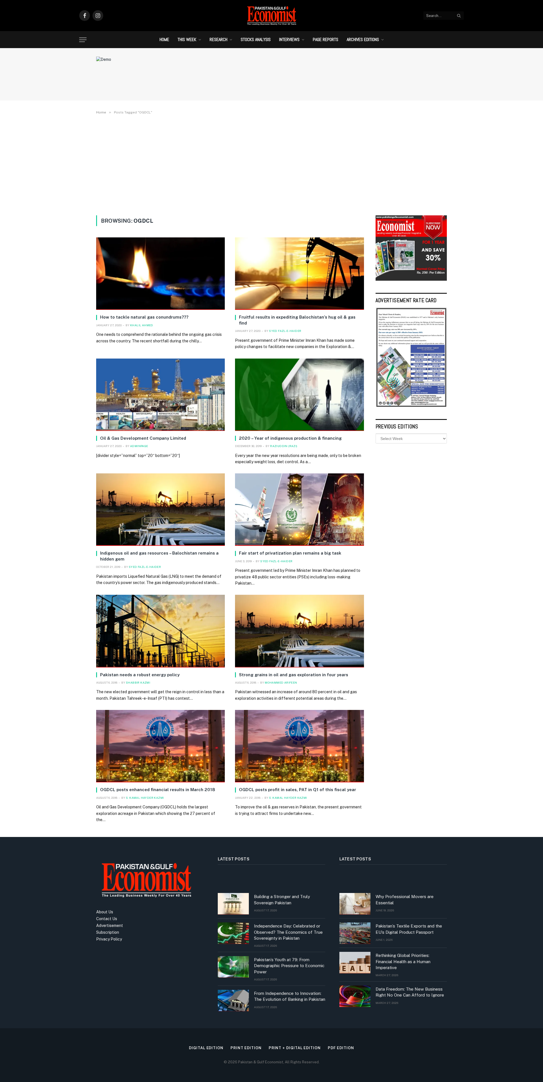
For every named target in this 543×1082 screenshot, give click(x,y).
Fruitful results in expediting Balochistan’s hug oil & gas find (297, 320)
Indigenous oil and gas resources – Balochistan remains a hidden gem (159, 556)
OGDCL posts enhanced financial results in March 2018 (157, 789)
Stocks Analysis (256, 39)
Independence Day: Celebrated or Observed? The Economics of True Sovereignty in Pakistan (288, 932)
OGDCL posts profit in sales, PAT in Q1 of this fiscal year (297, 789)
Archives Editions (363, 39)
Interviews (289, 39)
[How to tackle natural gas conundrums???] (160, 273)
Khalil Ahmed (141, 325)
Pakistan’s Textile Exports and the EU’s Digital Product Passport (409, 929)
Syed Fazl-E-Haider (285, 330)
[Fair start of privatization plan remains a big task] (299, 509)
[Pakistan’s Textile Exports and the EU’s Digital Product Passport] (354, 933)
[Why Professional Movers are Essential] (354, 903)
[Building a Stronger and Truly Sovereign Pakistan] (233, 903)
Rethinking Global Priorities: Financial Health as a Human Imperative (403, 961)
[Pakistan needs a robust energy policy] (160, 631)
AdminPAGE (139, 446)
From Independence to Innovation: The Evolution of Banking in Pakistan (289, 996)
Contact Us (106, 918)
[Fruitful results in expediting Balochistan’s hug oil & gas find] (299, 273)
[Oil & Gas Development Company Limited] (160, 394)
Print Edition (246, 1048)
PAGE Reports (325, 39)
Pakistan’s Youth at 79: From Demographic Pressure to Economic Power (289, 965)
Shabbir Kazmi (138, 682)
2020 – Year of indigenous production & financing (290, 438)
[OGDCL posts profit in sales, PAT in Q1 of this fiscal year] (299, 746)
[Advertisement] (271, 163)
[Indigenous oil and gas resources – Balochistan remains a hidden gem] (160, 509)
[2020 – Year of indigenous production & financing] (299, 394)
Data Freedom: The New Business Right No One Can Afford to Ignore (410, 992)
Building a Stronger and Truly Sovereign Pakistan (282, 899)
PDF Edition (341, 1048)
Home (164, 39)
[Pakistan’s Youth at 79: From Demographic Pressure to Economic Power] (233, 967)
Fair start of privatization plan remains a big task (290, 553)
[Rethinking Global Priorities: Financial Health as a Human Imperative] (354, 962)
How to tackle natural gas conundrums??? (144, 317)
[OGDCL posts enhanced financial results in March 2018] (160, 746)
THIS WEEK (187, 39)
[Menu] (83, 39)
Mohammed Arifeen (281, 682)
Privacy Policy (109, 939)
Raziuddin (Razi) (283, 446)
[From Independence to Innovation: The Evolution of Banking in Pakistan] (233, 1000)
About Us (104, 912)
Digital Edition (206, 1048)
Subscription (107, 932)
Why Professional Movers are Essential (405, 899)
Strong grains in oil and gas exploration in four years (293, 674)
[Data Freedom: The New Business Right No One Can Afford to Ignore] (354, 996)
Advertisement (109, 925)
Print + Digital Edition (295, 1048)
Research (218, 39)
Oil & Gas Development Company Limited (143, 438)
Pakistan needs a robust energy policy (140, 674)
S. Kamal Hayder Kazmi (145, 797)
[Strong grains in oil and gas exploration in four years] (299, 631)
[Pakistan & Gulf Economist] (271, 15)
